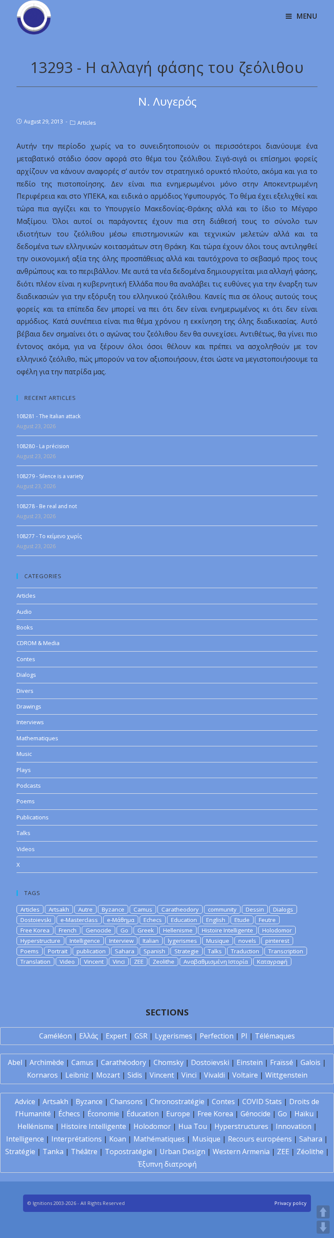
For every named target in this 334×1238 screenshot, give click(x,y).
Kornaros (42, 1075)
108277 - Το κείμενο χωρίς (49, 536)
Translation (35, 961)
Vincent (94, 961)
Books (25, 627)
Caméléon (55, 1036)
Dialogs (26, 675)
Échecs (69, 1113)
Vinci (119, 961)
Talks (23, 833)
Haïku (304, 1113)
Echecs (153, 920)
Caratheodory (180, 909)
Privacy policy (290, 1203)
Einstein (250, 1062)
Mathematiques (37, 738)
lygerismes (182, 941)
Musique (217, 941)
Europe (178, 1113)
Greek (145, 930)
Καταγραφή (272, 961)
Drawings (29, 706)
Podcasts (29, 785)
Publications (33, 817)
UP (323, 1211)
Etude (242, 920)
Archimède (47, 1062)
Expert (116, 1036)
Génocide (255, 1113)
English (215, 920)
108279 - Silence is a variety (50, 476)
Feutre (267, 920)
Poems (26, 801)
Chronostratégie (177, 1101)
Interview (121, 941)
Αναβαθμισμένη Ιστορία (216, 961)
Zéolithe (310, 1151)
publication (91, 951)
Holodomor (277, 930)
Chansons (126, 1101)
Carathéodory (123, 1062)
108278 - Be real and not (47, 506)
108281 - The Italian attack (48, 416)
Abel (15, 1062)
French (68, 930)
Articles (86, 122)
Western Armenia (241, 1151)
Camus (143, 909)
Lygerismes (173, 1036)
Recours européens (260, 1139)
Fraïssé (281, 1062)
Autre (85, 909)
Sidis (134, 1075)
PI (244, 1036)
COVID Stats (262, 1101)
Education (184, 920)
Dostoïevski (210, 1062)
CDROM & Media (38, 643)
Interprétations (76, 1139)
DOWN (323, 1227)
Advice (25, 1101)
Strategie (186, 951)
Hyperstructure (40, 941)
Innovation (293, 1126)
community (222, 909)
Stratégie (20, 1151)
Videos (26, 849)
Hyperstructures (241, 1126)
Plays (24, 770)
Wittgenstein (286, 1075)
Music (24, 754)
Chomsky (169, 1062)
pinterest (277, 941)
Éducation (143, 1113)
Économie (103, 1113)
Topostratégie (128, 1151)
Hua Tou (192, 1126)
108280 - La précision (43, 446)
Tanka (53, 1151)
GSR (140, 1036)
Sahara (124, 951)
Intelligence (85, 941)
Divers (25, 691)
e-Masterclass (79, 920)
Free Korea (35, 930)
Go (124, 930)
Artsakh (59, 909)
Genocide (98, 930)
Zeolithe (163, 961)
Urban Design (182, 1151)
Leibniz (77, 1075)
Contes (26, 659)
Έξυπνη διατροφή (167, 1164)
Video (67, 961)
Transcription (285, 951)
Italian (151, 941)
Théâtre (84, 1151)
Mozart (108, 1075)
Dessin (255, 909)
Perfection (217, 1036)
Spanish (154, 951)
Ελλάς (88, 1036)
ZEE (139, 961)
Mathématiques (159, 1139)
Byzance (113, 909)
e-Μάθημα (120, 920)
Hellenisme (178, 930)
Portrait (57, 951)
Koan (117, 1139)
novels (247, 941)
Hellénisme (35, 1126)
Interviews (30, 722)
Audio (24, 612)
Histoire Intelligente (227, 930)
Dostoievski (35, 920)
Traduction (245, 951)
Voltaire (245, 1075)
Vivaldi (214, 1075)
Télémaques (275, 1036)
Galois (311, 1062)
